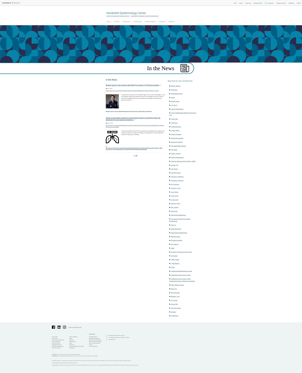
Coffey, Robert (175, 130)
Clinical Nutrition (176, 127)
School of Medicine (56, 341)
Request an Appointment (94, 343)
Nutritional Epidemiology (178, 215)
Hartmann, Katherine (177, 177)
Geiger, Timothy (176, 153)
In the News (162, 21)
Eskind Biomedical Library (57, 346)
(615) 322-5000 (111, 339)
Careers (241, 3)
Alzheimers (174, 90)
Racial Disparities (176, 229)
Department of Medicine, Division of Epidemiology (144, 16)
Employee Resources (281, 3)
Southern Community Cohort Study (181, 252)
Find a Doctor (55, 338)
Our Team (116, 21)
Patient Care (248, 3)
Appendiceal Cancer (177, 94)
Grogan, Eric (174, 165)
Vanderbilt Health (93, 336)
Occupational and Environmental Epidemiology (135, 149)
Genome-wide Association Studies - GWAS (151, 148)
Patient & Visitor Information (95, 341)
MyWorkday (291, 3)
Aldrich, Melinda (175, 86)
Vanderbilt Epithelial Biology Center (181, 271)
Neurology (174, 211)
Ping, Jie (173, 225)
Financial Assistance (56, 348)
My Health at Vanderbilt (94, 338)
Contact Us (171, 21)
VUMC (173, 267)
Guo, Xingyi (174, 169)
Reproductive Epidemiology (179, 233)
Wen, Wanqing (129, 148)
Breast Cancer (110, 111)
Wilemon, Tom (175, 296)
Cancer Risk (174, 119)
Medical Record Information (95, 340)
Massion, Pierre (137, 148)
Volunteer (71, 340)
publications (174, 316)
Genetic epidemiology (177, 157)
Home (108, 21)
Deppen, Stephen (176, 134)
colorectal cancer (176, 308)
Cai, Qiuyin (174, 105)
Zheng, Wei (141, 111)
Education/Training (150, 21)
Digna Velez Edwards (177, 138)
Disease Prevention (177, 142)
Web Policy (71, 344)
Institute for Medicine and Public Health (118, 16)
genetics (173, 312)
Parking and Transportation (58, 340)
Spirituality (174, 256)
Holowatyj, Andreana (177, 180)
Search (299, 3)
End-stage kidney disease (178, 146)
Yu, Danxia (174, 300)
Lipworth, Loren (176, 188)
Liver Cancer (174, 192)
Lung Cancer (109, 149)
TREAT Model (175, 260)
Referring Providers (258, 3)
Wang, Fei (174, 289)
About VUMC (55, 336)
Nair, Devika (174, 207)
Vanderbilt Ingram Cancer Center (181, 275)
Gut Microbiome (176, 173)
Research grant (175, 237)
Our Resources (138, 21)
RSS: (135, 155)
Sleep (172, 248)
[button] (111, 21)
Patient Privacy (72, 341)
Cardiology (174, 123)
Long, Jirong (174, 196)
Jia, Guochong (148, 111)
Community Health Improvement (76, 346)
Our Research (126, 21)
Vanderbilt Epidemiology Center (126, 13)
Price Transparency (269, 3)
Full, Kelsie (174, 150)
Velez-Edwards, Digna (177, 285)
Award (173, 97)
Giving (235, 3)
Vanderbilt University (56, 344)
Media (70, 343)
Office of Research (73, 336)
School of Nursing (56, 343)
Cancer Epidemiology (117, 149)
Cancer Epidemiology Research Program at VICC (126, 111)
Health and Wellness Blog (74, 327)
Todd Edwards (175, 263)
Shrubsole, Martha (176, 240)
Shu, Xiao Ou (109, 148)
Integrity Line (72, 348)
